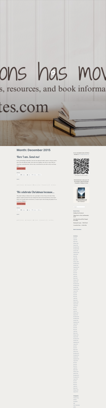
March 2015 (75, 349)
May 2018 (75, 296)
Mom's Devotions (21, 184)
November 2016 (76, 318)
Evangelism (75, 401)
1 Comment (36, 220)
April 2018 (75, 298)
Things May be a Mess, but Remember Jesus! (81, 216)
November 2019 (76, 263)
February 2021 (76, 243)
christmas (75, 399)
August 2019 (75, 269)
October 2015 (75, 340)
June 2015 (75, 347)
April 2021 (75, 239)
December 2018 (76, 283)
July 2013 (75, 380)
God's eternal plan (76, 405)
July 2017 (75, 307)
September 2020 (76, 252)
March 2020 (75, 259)
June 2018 (75, 294)
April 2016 (75, 331)
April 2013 (75, 386)
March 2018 (75, 300)
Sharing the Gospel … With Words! (80, 223)
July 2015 (75, 346)
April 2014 (75, 368)
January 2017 (75, 314)
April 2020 (75, 258)
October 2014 (75, 356)
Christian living (76, 397)
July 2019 (75, 270)
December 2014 (76, 353)
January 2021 (75, 245)
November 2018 (76, 285)
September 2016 (76, 322)
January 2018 (75, 303)
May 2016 (75, 329)
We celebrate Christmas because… (35, 192)
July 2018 (75, 292)
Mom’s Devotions (77, 229)
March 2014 (75, 369)
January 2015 (75, 351)
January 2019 (75, 281)
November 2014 (76, 355)
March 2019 (75, 278)
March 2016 (75, 333)
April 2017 (75, 311)
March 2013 (75, 388)
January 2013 (75, 391)
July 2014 (75, 362)
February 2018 (76, 302)
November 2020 (76, 248)
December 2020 (76, 247)
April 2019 (75, 276)
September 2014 (76, 358)
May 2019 (75, 274)
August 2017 (75, 305)
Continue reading (22, 169)
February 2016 (76, 335)
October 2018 (75, 287)
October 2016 (75, 320)
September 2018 (76, 289)
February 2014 (76, 371)
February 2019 (76, 280)
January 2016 (75, 336)
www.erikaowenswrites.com (84, 154)
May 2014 (75, 366)
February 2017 (76, 313)
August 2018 (75, 291)
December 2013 (76, 375)
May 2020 (75, 256)
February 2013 (76, 390)
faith (74, 403)
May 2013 (75, 384)
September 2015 (76, 342)
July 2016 (75, 325)
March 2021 (75, 241)
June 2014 (75, 364)
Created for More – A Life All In (80, 225)
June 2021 (75, 237)
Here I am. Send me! (28, 157)
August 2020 (75, 254)
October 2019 (75, 265)
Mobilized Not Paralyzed (78, 213)
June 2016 (75, 327)
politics (74, 407)
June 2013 (75, 382)
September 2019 (76, 267)
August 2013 (75, 379)
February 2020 (76, 261)
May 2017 (75, 309)
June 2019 (75, 272)
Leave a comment (37, 184)
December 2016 (76, 316)
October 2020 (75, 250)
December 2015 (76, 338)
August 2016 (75, 324)
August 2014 (75, 360)
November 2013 (76, 377)
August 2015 (75, 344)
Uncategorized (29, 184)
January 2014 (75, 373)
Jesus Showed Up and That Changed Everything (80, 219)
